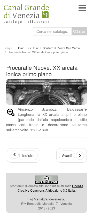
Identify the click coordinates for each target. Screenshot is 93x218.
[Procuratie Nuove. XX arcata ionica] (10, 113)
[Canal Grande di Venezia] (26, 12)
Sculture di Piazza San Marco (61, 48)
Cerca (81, 31)
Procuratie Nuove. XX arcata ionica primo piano (42, 70)
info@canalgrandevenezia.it (46, 199)
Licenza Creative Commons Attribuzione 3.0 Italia (50, 188)
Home (20, 48)
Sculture (33, 48)
